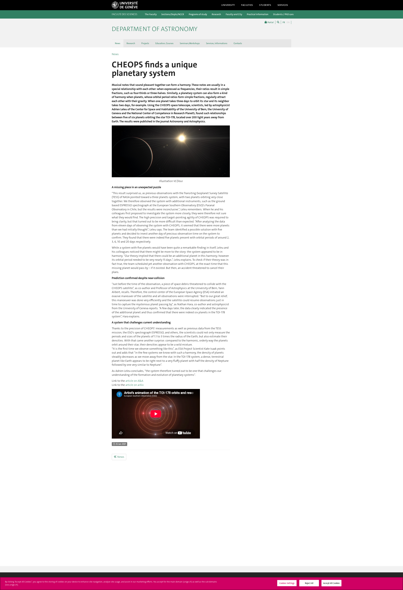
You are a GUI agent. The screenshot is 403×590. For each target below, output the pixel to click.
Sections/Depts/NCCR (172, 14)
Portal (270, 22)
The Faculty (151, 14)
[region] (201, 583)
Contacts (238, 43)
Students (265, 5)
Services (283, 5)
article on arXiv (134, 385)
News (117, 43)
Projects (145, 43)
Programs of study (198, 14)
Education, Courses (164, 43)
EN (288, 22)
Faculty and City (234, 14)
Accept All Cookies (331, 583)
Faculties (247, 5)
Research (216, 14)
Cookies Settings (287, 583)
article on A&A (134, 381)
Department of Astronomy (154, 29)
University (228, 5)
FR (284, 22)
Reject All (309, 583)
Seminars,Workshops (190, 43)
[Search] (278, 22)
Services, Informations (216, 43)
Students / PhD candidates (287, 14)
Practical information (257, 14)
